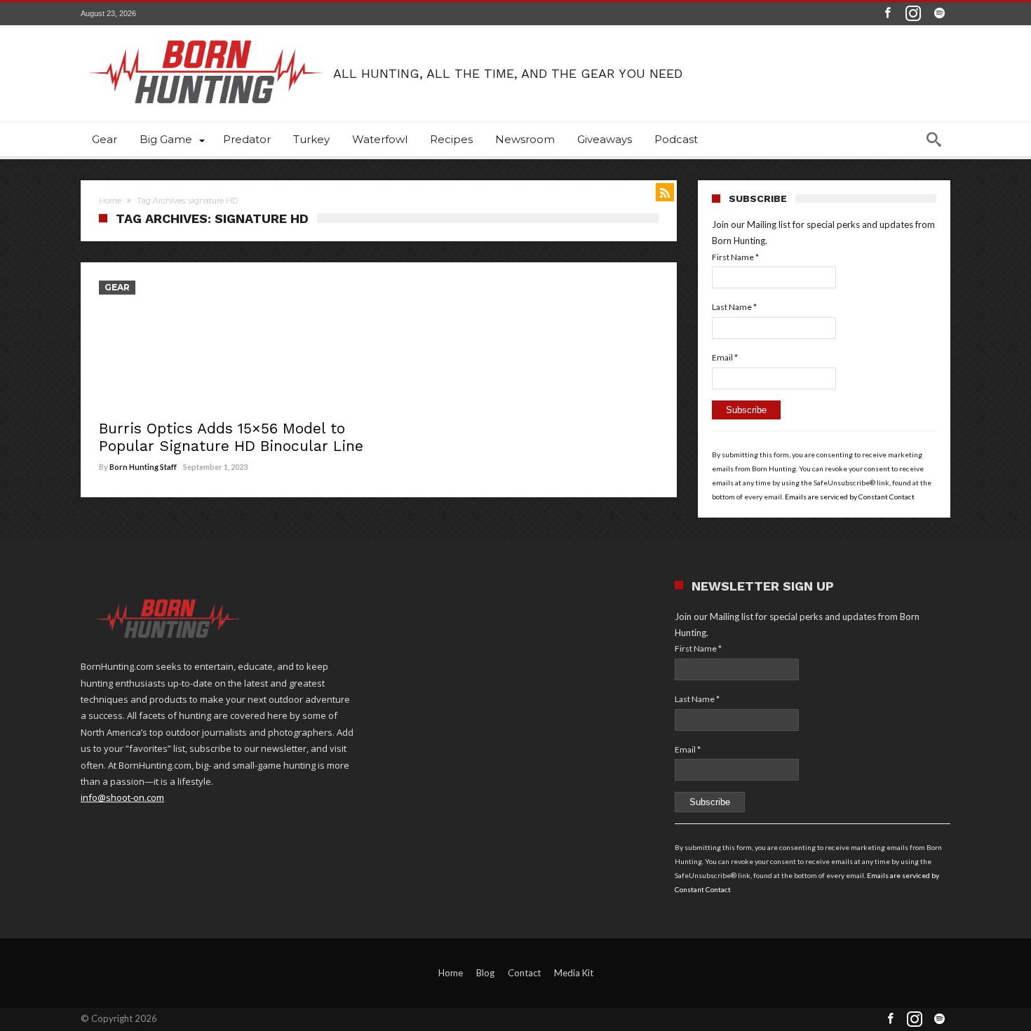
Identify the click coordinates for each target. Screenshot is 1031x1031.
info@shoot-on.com (122, 797)
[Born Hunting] (207, 26)
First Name (735, 257)
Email (725, 357)
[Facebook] (887, 13)
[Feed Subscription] (665, 192)
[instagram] (913, 13)
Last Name (734, 307)
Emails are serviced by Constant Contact (850, 496)
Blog (485, 972)
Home (110, 200)
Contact (524, 972)
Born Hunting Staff (143, 466)
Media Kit (573, 972)
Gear (117, 287)
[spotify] (939, 13)
